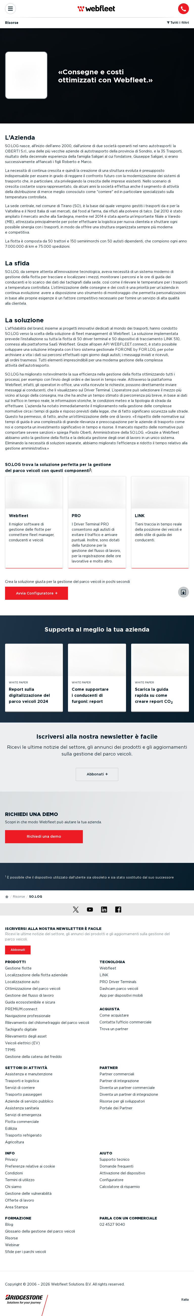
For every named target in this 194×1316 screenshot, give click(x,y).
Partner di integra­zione (119, 1081)
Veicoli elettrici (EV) (22, 1043)
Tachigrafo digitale (21, 1029)
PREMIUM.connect (21, 1009)
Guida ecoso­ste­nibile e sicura (30, 1002)
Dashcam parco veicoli (119, 989)
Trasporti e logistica (22, 1081)
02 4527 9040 (112, 1225)
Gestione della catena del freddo (33, 1057)
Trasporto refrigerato (23, 1135)
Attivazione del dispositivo (122, 1173)
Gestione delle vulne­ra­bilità (28, 1194)
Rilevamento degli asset (26, 1036)
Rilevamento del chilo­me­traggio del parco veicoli (47, 1023)
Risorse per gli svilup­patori (122, 1101)
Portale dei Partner (116, 1108)
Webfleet (108, 968)
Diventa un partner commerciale (127, 1088)
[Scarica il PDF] (183, 592)
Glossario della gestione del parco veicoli (40, 1231)
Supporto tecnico (115, 1159)
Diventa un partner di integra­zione (129, 1094)
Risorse (19, 896)
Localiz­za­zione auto (22, 982)
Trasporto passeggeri (23, 1094)
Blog (9, 1225)
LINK (104, 975)
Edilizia (11, 1128)
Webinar (12, 1245)
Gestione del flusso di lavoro (29, 995)
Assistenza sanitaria (22, 1108)
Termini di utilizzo (20, 1180)
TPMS (10, 1050)
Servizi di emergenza (23, 1115)
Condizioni (14, 1173)
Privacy (11, 1159)
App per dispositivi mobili (121, 995)
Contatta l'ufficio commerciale (126, 1022)
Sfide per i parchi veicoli (25, 1252)
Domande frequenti (116, 1166)
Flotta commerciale (22, 1122)
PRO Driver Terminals (118, 982)
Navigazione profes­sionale (28, 1016)
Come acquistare (114, 1015)
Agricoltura (14, 1142)
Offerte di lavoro (19, 1200)
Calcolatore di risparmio (120, 1187)
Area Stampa (16, 1207)
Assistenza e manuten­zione (29, 1074)
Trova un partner (114, 1029)
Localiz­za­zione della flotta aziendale (36, 975)
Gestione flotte (18, 968)
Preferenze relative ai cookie (30, 1166)
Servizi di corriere (20, 1088)
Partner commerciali (117, 1074)
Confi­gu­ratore (112, 1180)
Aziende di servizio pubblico (29, 1101)
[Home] (7, 896)
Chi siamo (13, 1187)
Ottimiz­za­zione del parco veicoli (32, 989)
